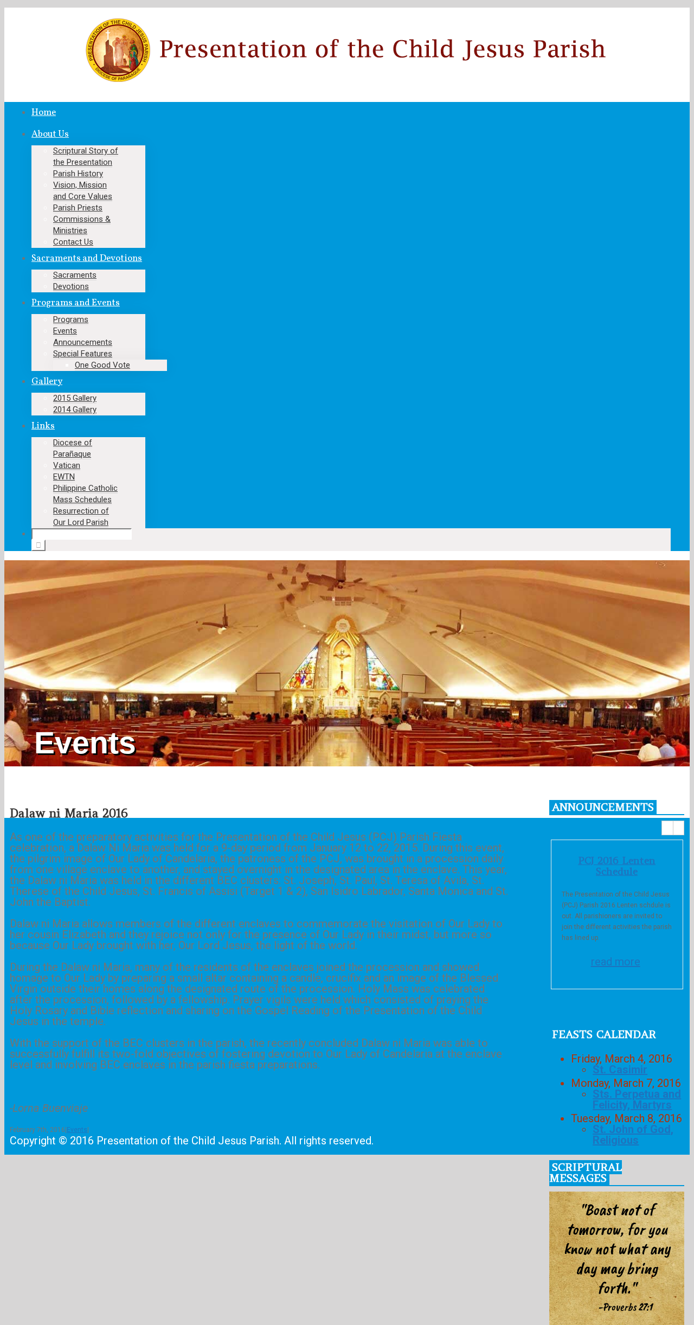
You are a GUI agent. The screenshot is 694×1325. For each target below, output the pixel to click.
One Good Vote (102, 365)
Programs (70, 319)
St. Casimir (620, 1069)
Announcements (82, 342)
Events (65, 331)
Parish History (78, 173)
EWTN (64, 477)
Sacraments (75, 275)
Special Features (82, 354)
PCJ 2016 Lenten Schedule (617, 866)
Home (43, 112)
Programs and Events (75, 303)
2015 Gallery (75, 398)
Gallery (46, 381)
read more (615, 961)
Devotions (71, 286)
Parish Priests (77, 208)
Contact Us (73, 242)
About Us (50, 134)
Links (43, 426)
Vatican (66, 465)
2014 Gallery (75, 409)
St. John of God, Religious (633, 1135)
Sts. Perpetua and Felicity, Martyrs (637, 1099)
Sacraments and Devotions (86, 258)
